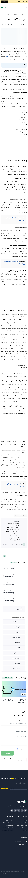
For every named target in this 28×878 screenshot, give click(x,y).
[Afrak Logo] (14, 801)
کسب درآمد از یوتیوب (8, 827)
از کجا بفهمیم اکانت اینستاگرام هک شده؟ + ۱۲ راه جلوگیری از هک (8, 584)
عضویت (4, 788)
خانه (26, 14)
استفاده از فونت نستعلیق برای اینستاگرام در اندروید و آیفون (8, 592)
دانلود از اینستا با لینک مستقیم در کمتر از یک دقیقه (8, 567)
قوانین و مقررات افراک (22, 825)
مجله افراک (21, 14)
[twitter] (25, 810)
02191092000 (21, 844)
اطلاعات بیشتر (4, 1)
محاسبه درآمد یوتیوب (7, 830)
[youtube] (11, 810)
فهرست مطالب (21, 65)
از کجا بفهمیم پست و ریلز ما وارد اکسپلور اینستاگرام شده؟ (8, 600)
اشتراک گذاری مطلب (10, 556)
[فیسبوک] (8, 544)
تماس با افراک (24, 827)
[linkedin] (15, 810)
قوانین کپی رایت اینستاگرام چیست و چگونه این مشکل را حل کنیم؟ (8, 576)
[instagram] (18, 810)
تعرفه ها (25, 830)
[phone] (7, 6)
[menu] (25, 7)
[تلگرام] (6, 544)
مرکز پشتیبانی (23, 823)
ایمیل (25, 727)
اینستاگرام (24, 515)
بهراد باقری (21, 24)
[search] (5, 7)
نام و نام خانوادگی (23, 720)
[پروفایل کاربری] (2, 7)
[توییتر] (10, 544)
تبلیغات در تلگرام (9, 825)
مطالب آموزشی (17, 515)
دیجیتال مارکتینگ (14, 14)
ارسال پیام (8, 753)
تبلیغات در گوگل (9, 820)
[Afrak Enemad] (23, 850)
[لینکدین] (12, 544)
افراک (7, 56)
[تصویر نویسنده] (25, 25)
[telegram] (22, 810)
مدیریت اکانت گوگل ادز (7, 823)
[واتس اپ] (3, 544)
